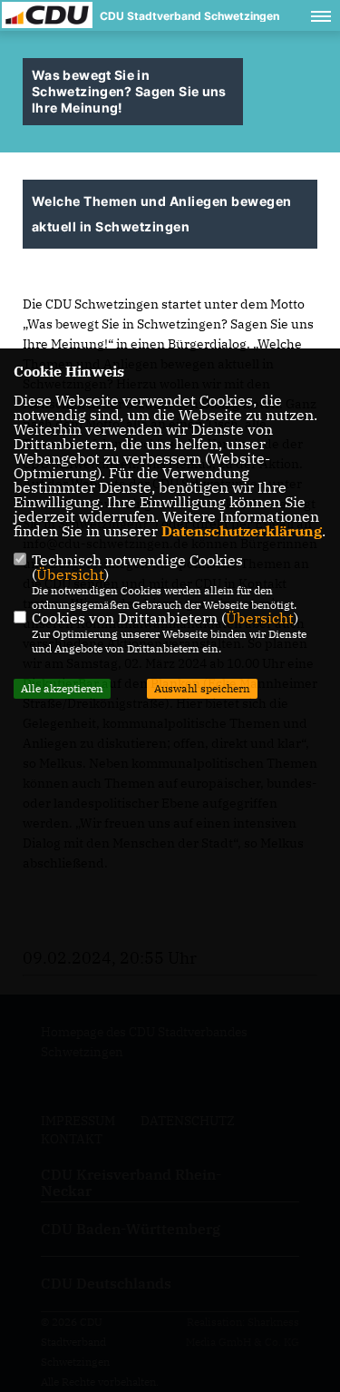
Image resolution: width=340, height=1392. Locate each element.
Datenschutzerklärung (241, 531)
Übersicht (70, 574)
